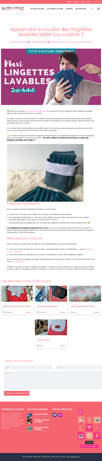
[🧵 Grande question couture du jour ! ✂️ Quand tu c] (97, 427)
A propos (69, 9)
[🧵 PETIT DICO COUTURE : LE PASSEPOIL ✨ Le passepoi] (97, 435)
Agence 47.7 (75, 457)
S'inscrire (97, 1)
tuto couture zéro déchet (36, 111)
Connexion (88, 1)
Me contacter (80, 9)
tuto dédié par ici (18, 261)
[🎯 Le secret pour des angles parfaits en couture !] (81, 420)
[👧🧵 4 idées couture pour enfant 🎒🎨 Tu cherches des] (81, 427)
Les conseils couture (55, 9)
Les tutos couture (37, 9)
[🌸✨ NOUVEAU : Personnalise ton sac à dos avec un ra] (97, 420)
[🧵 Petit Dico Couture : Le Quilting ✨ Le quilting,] (89, 420)
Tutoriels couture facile (59, 42)
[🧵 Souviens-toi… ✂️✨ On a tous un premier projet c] (89, 427)
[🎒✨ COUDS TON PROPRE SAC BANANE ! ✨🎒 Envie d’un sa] (81, 435)
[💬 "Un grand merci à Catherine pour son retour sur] (89, 435)
